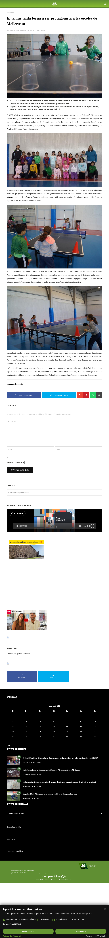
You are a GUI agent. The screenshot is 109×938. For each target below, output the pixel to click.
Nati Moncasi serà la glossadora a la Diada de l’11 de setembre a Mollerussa (51, 770)
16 (95, 726)
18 (26, 731)
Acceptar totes (28, 931)
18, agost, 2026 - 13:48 (32, 786)
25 (26, 736)
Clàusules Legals (14, 827)
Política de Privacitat (12, 936)
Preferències (61, 919)
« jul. (9, 745)
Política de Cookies (15, 851)
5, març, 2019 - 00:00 (36, 30)
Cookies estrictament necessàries (20, 919)
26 (40, 736)
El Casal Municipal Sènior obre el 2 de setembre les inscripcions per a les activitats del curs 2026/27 (60, 758)
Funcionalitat (78, 919)
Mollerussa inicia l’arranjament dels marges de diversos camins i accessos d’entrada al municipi (59, 782)
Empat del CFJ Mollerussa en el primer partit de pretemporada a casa (50, 794)
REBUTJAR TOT (81, 931)
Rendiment (45, 919)
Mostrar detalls (13, 924)
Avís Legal (11, 839)
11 (26, 726)
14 (67, 726)
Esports (10, 13)
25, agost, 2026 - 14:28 (32, 774)
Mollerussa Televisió (18, 30)
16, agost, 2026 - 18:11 (31, 798)
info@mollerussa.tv (28, 870)
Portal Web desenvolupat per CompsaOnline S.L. (54, 880)
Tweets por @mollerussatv (18, 654)
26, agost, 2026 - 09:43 (32, 762)
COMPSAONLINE (100, 936)
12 (40, 726)
